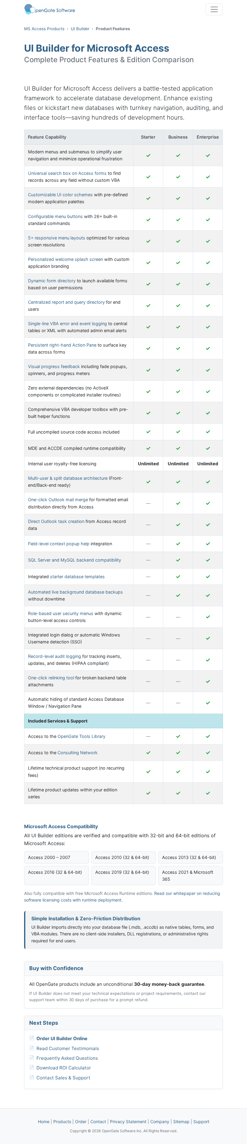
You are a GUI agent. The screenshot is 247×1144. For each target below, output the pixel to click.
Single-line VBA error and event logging (67, 323)
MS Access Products (44, 28)
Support (201, 1121)
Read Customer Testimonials (67, 1048)
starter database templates (77, 576)
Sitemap (181, 1121)
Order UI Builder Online (61, 1038)
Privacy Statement (128, 1121)
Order (80, 1121)
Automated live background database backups (75, 591)
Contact (98, 1121)
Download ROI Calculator (63, 1068)
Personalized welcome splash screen (65, 259)
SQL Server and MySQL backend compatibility (74, 559)
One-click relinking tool (51, 677)
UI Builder (80, 28)
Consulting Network (78, 752)
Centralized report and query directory (66, 302)
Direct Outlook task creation (56, 521)
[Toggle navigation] (214, 9)
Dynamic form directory (52, 280)
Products (62, 1121)
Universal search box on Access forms (67, 173)
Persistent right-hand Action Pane (62, 345)
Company (159, 1121)
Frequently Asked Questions (67, 1058)
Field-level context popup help (58, 543)
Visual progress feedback (54, 366)
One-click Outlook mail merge (58, 499)
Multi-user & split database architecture (68, 478)
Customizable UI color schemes (60, 194)
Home (43, 1121)
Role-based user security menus (60, 613)
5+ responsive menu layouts (56, 237)
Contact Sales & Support (63, 1078)
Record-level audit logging (54, 656)
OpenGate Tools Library (81, 736)
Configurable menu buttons (55, 216)
